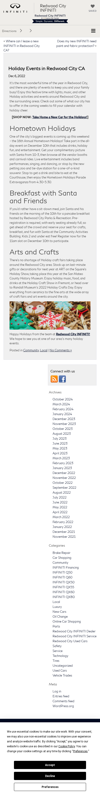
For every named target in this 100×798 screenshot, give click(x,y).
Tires (56, 661)
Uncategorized (63, 665)
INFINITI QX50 (63, 582)
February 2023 (63, 463)
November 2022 (64, 478)
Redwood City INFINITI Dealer (74, 631)
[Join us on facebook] (62, 379)
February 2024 (63, 409)
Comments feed (63, 701)
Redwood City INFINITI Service (75, 636)
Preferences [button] (80, 751)
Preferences (50, 787)
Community (31, 350)
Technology (60, 656)
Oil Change (60, 616)
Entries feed (61, 696)
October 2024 (63, 399)
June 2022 (60, 502)
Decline (50, 776)
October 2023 (63, 429)
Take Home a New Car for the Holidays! (59, 117)
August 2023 (62, 433)
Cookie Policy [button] (66, 746)
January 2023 (62, 468)
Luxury (57, 607)
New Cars (59, 611)
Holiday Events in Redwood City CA (46, 68)
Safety (57, 646)
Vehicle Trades (62, 675)
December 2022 (64, 473)
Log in (57, 691)
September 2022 (64, 487)
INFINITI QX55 (63, 587)
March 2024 (61, 404)
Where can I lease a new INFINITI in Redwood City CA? (21, 45)
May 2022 (60, 507)
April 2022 (60, 512)
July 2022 (60, 497)
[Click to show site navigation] (93, 31)
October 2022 (63, 482)
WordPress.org (63, 706)
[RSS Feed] (54, 379)
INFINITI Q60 (62, 577)
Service (58, 651)
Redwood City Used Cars (70, 641)
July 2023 (60, 438)
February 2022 (63, 522)
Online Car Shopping (67, 621)
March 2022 (61, 517)
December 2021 (64, 532)
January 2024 (62, 414)
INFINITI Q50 (62, 572)
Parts (56, 626)
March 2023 (61, 458)
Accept (50, 765)
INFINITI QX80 (64, 597)
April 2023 (60, 453)
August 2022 (62, 492)
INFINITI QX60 (63, 592)
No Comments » (61, 350)
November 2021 (64, 536)
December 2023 (64, 419)
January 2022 (62, 527)
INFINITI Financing (66, 567)
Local (43, 350)
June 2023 (60, 443)
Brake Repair (61, 553)
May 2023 (60, 448)
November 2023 (64, 424)
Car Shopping (62, 557)
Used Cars (60, 670)
